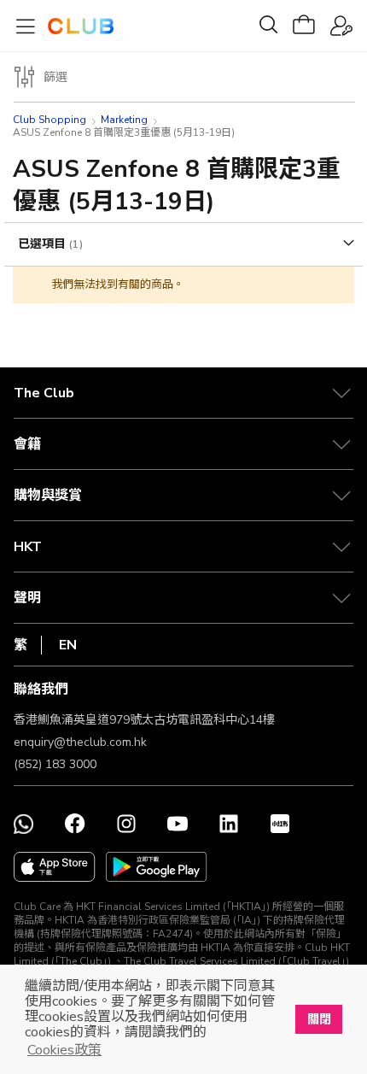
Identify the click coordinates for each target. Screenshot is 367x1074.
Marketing (124, 119)
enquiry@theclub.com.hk (80, 742)
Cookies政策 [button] (64, 1050)
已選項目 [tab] (43, 244)
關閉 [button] (319, 1019)
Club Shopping (49, 119)
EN (68, 645)
